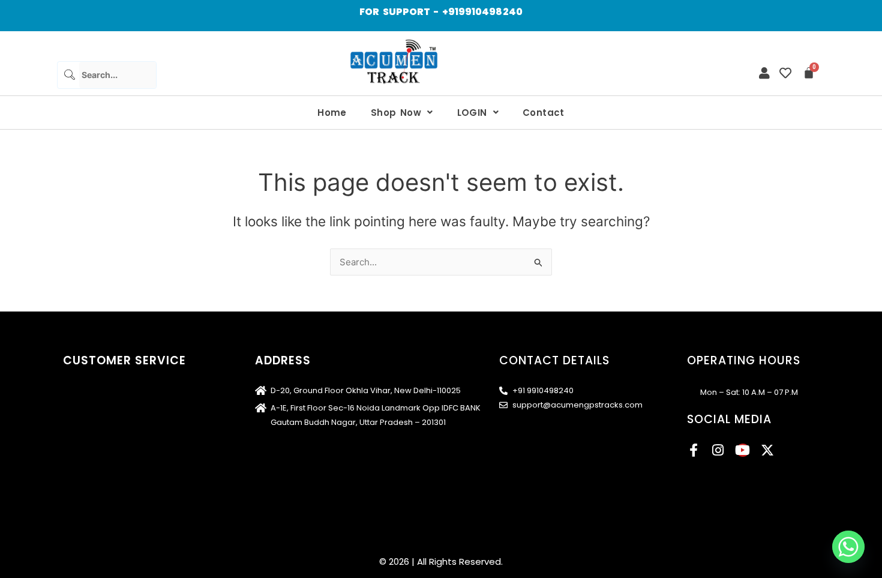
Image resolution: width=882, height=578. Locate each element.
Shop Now (396, 112)
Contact (544, 112)
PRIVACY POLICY (95, 428)
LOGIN (472, 112)
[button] (402, 112)
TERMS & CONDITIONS (107, 409)
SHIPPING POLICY (97, 391)
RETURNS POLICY (95, 484)
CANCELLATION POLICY (109, 465)
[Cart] (808, 72)
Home (332, 112)
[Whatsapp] (848, 547)
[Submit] (69, 74)
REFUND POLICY (93, 447)
